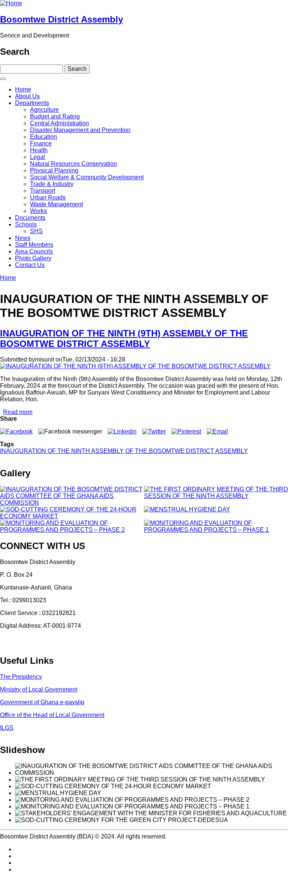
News (22, 238)
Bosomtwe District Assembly (61, 19)
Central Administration (59, 123)
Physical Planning (54, 170)
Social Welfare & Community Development (87, 177)
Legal (37, 157)
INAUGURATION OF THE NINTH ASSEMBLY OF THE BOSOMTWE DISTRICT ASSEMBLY (124, 451)
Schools (26, 224)
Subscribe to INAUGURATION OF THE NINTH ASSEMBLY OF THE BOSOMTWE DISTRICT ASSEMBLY (3, 457)
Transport (42, 191)
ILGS (7, 727)
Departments (32, 103)
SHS (36, 231)
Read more (18, 412)
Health (39, 150)
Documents (30, 217)
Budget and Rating (55, 116)
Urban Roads (48, 197)
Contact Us (30, 265)
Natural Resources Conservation (73, 163)
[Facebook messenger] (70, 431)
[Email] (217, 431)
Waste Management (56, 204)
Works (38, 211)
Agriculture (44, 109)
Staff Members (34, 245)
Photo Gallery (33, 258)
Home (23, 89)
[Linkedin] (122, 431)
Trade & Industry (52, 184)
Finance (41, 143)
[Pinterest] (186, 431)
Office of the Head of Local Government (52, 715)
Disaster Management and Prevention (80, 130)
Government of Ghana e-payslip (42, 702)
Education (43, 137)
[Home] (11, 3)
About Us (27, 96)
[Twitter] (154, 431)
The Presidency (21, 677)
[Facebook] (16, 431)
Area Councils (34, 251)
